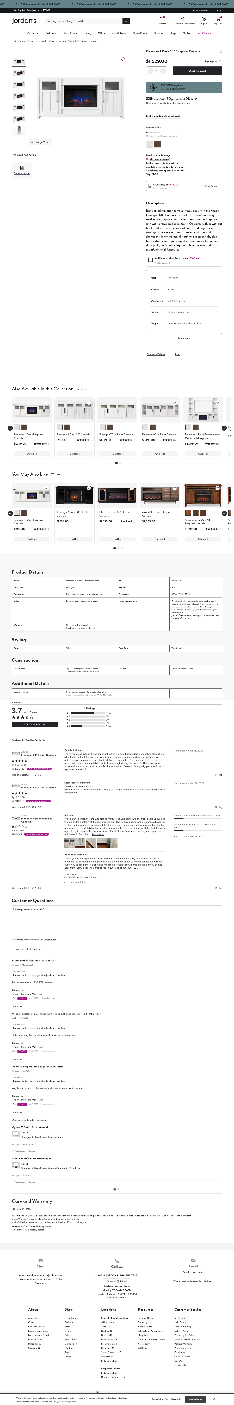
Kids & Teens (119, 33)
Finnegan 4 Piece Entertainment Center (42, 1137)
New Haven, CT (109, 1339)
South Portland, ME (111, 1352)
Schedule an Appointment (151, 1330)
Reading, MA (107, 1348)
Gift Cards (143, 1348)
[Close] (214, 1398)
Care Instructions (22, 173)
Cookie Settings (182, 1356)
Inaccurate (51, 998)
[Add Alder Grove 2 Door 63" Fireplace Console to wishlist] (217, 488)
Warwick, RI (107, 1356)
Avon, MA (106, 1326)
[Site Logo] (24, 21)
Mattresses (33, 33)
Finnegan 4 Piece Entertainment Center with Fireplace (50, 1168)
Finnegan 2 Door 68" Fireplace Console (78, 41)
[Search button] (126, 21)
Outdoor (159, 33)
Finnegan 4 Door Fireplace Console (36, 820)
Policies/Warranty (183, 1343)
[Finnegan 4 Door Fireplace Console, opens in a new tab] (16, 818)
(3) (219, 61)
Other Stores (210, 186)
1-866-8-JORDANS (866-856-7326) (116, 1275)
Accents (31, 41)
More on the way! (160, 159)
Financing (142, 1322)
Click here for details (178, 103)
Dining (87, 33)
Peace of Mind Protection (187, 1339)
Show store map (160, 187)
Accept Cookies (195, 1399)
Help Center (180, 1322)
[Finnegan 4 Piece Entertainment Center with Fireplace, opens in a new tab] (16, 1166)
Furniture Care (145, 1326)
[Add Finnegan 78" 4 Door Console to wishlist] (132, 403)
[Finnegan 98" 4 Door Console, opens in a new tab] (16, 753)
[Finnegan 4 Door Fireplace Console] (32, 495)
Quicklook (32, 453)
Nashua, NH (107, 1330)
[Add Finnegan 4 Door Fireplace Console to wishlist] (46, 403)
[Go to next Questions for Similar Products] (123, 1189)
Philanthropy (34, 1343)
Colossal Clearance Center (151, 1339)
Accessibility (144, 1343)
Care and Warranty (32, 1201)
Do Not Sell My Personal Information (167, 1399)
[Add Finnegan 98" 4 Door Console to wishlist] (175, 403)
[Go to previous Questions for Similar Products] (111, 1189)
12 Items (56, 474)
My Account (180, 1318)
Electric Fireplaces (46, 41)
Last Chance (204, 33)
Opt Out (178, 1360)
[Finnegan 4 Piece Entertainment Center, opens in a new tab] (16, 1135)
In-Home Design (146, 1318)
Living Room (70, 33)
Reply (44, 998)
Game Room (140, 33)
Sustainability (34, 1348)
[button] (81, 98)
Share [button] (221, 53)
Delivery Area (181, 1330)
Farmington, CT (109, 1343)
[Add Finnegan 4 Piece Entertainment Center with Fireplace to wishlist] (217, 403)
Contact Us (180, 1365)
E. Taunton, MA (109, 1360)
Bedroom (51, 33)
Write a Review (34, 724)
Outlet (186, 33)
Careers (32, 1322)
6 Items (82, 388)
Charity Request (36, 1326)
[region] (117, 1399)
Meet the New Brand (38, 1335)
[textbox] (64, 923)
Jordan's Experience (38, 1330)
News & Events (35, 1339)
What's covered (162, 262)
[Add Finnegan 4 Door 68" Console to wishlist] (89, 403)
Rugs (173, 33)
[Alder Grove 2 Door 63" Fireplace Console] (203, 495)
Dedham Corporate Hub (113, 1377)
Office (101, 33)
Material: (153, 127)
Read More (98, 834)
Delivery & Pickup (183, 1326)
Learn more (50, 939)
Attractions (33, 1318)
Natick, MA (106, 1335)
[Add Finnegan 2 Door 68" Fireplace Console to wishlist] (123, 59)
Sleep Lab (143, 1335)
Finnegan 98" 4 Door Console (38, 755)
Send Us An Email (193, 1272)
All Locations (107, 1322)
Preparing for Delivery (185, 1335)
